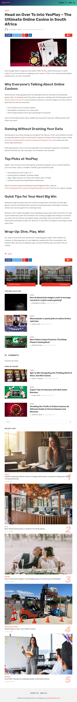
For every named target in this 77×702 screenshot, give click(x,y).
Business (8, 676)
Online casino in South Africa (15, 100)
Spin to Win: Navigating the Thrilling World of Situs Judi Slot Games (51, 374)
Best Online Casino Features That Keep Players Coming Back (48, 340)
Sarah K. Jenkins (37, 378)
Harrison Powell (37, 345)
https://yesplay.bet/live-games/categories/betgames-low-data (32, 140)
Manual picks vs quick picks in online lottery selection (50, 319)
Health (7, 474)
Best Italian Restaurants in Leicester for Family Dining (25, 529)
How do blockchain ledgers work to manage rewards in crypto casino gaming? (50, 298)
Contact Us (34, 693)
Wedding (7, 576)
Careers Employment (11, 626)
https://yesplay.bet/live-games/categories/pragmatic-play (27, 188)
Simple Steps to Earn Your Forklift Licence (20, 629)
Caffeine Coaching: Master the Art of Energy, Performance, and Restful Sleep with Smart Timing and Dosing (37, 478)
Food (6, 526)
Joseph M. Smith (37, 414)
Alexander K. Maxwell (39, 303)
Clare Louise (36, 324)
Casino (7, 10)
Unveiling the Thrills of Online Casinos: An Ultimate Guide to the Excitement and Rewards (49, 409)
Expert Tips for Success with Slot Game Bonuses (48, 391)
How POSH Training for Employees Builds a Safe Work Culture (27, 679)
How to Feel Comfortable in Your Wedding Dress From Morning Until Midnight (33, 579)
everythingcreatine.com (52, 698)
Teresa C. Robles (16, 29)
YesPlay (44, 71)
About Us (43, 693)
